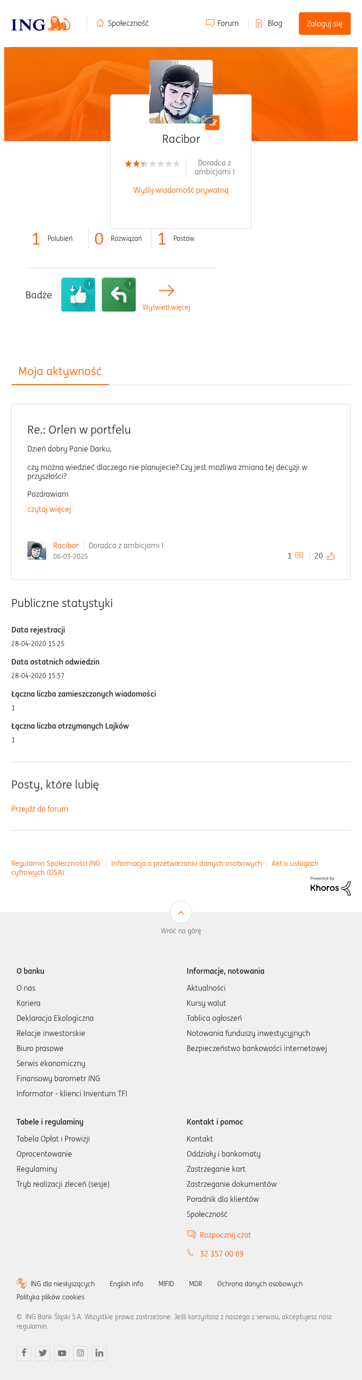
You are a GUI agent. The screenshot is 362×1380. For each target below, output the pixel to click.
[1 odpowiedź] (119, 295)
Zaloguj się (325, 23)
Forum (228, 23)
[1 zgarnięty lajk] (78, 295)
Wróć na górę (181, 931)
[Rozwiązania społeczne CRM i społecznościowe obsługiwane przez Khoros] (331, 885)
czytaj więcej (49, 509)
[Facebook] (24, 1353)
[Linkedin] (99, 1353)
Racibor (66, 545)
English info (126, 1284)
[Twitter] (42, 1353)
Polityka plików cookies (50, 1297)
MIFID (166, 1284)
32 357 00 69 (222, 1253)
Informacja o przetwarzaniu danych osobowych (186, 863)
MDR (195, 1284)
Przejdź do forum (39, 808)
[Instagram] (80, 1353)
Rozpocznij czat (225, 1235)
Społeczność (128, 23)
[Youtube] (61, 1353)
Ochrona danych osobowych (260, 1284)
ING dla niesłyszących (63, 1284)
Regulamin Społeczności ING (55, 863)
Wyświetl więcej (166, 308)
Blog (275, 23)
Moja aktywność (60, 371)
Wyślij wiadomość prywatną (181, 190)
